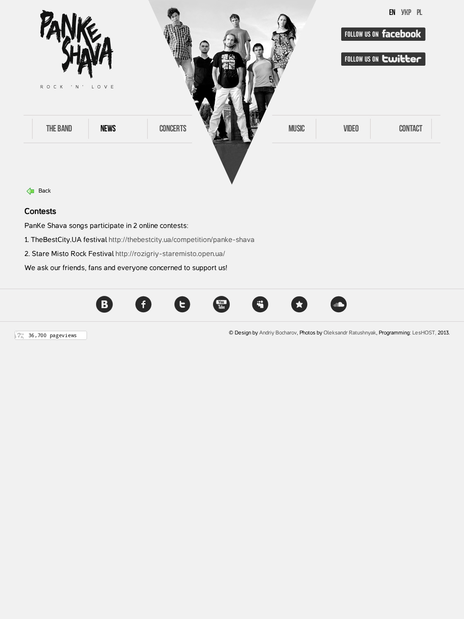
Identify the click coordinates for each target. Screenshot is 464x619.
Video (351, 129)
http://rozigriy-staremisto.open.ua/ (170, 254)
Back (45, 191)
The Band (59, 129)
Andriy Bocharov (278, 333)
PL (419, 13)
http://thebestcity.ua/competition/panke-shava (182, 240)
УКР (406, 13)
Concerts (173, 129)
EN (392, 13)
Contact (410, 129)
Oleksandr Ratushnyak (350, 333)
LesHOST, (424, 333)
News (108, 129)
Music (296, 129)
